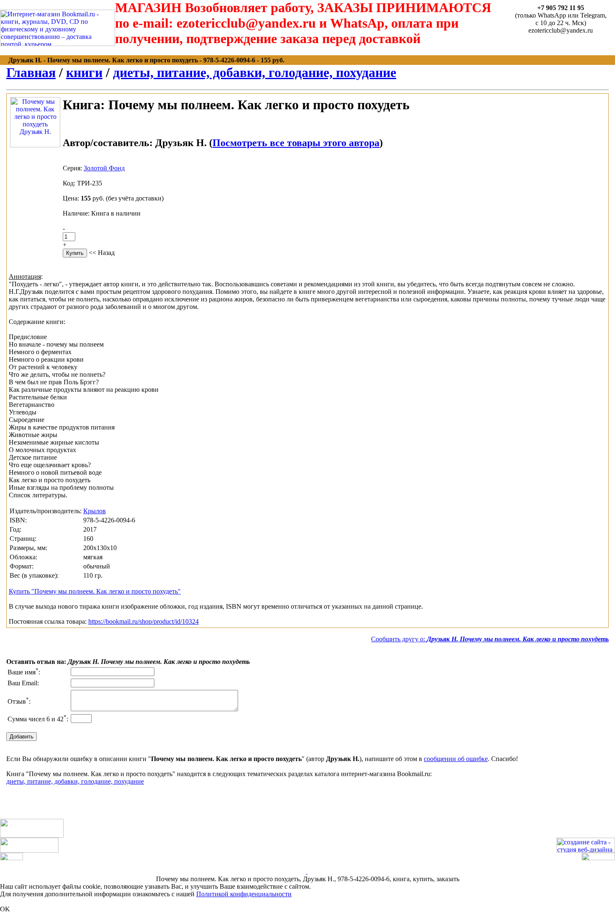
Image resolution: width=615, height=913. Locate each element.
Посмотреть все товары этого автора (296, 142)
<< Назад (102, 252)
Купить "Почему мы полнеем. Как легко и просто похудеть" (95, 591)
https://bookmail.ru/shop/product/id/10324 (143, 621)
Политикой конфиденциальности (244, 894)
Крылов (94, 510)
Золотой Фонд (104, 168)
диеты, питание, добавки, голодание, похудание (254, 72)
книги (84, 72)
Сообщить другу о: (490, 639)
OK (5, 909)
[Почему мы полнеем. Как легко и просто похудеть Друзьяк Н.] (35, 145)
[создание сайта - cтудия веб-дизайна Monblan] (585, 850)
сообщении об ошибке (456, 758)
